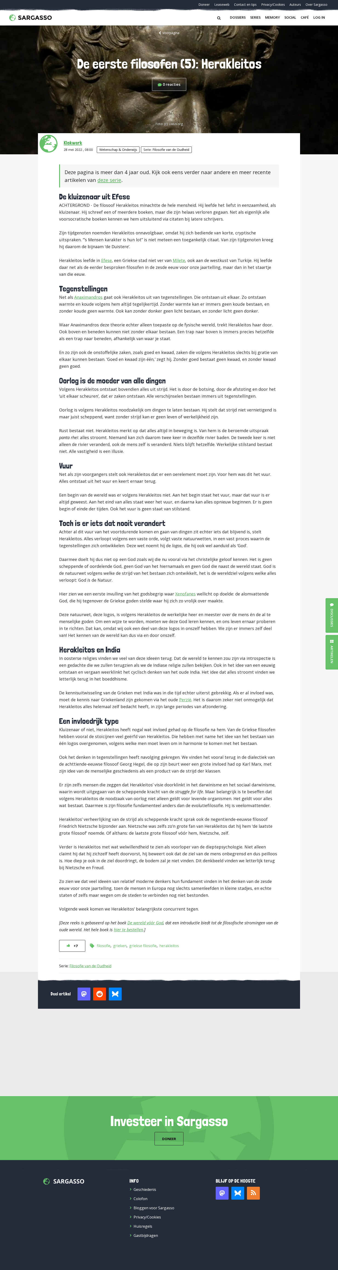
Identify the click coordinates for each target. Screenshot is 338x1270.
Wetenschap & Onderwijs (118, 149)
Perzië (185, 699)
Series (255, 17)
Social (290, 17)
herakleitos (169, 945)
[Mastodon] (222, 1193)
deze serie (109, 179)
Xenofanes (185, 594)
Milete (179, 260)
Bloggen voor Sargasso (154, 1207)
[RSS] (253, 1193)
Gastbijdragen (146, 1235)
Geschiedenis (145, 1189)
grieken (119, 945)
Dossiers (238, 17)
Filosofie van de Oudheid (170, 149)
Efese (106, 260)
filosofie (103, 945)
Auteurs (295, 4)
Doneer (204, 4)
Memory (272, 17)
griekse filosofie (143, 945)
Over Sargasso (316, 4)
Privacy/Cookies (273, 4)
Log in (319, 17)
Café (305, 17)
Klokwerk (73, 143)
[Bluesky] (237, 1193)
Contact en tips (245, 4)
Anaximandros (88, 297)
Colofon (140, 1198)
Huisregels (143, 1226)
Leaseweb (221, 4)
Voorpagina (170, 33)
